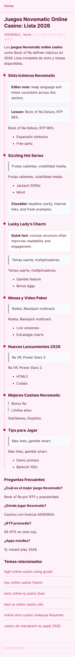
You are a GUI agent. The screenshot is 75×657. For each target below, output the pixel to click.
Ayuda (27, 34)
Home (9, 6)
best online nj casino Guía (24, 593)
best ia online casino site (23, 604)
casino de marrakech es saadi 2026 (32, 626)
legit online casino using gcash (28, 571)
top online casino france (23, 582)
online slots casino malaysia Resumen (33, 615)
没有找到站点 (12, 34)
